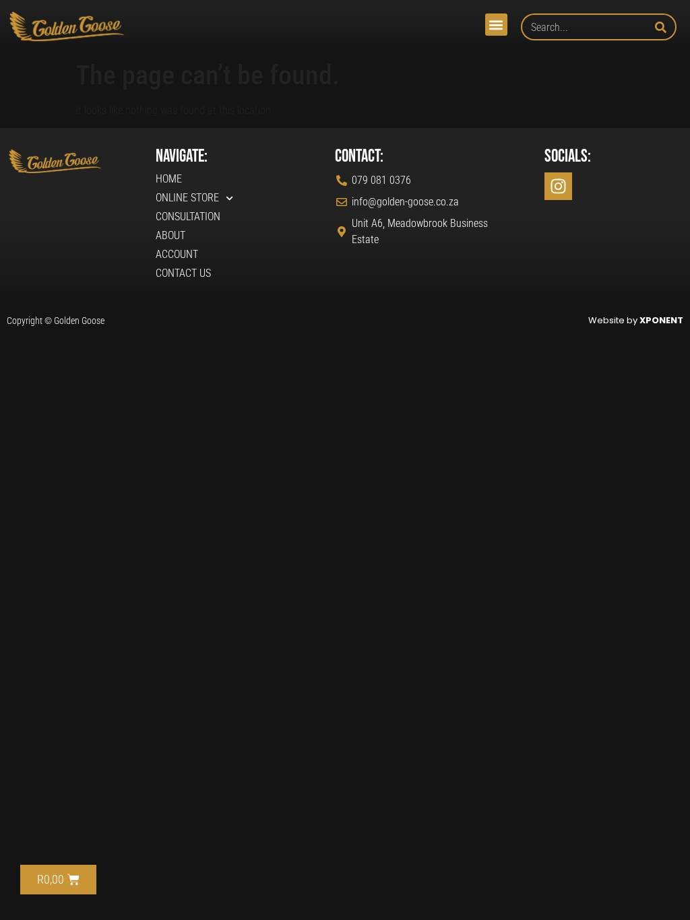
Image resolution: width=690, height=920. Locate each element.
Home (169, 178)
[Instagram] (558, 186)
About (170, 235)
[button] (496, 24)
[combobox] (588, 26)
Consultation (188, 216)
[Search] (666, 26)
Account (177, 254)
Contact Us (183, 273)
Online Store (187, 197)
